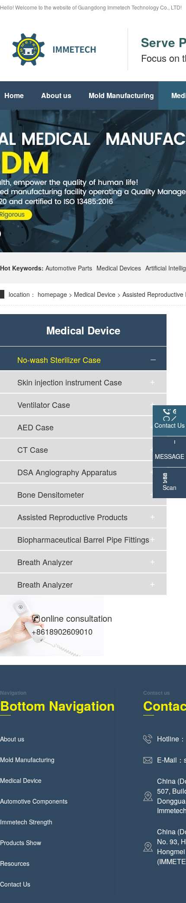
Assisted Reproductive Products (72, 516)
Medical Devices (118, 268)
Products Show (20, 842)
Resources (14, 863)
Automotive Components (33, 801)
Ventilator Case (43, 404)
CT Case (32, 449)
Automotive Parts (68, 268)
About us (56, 95)
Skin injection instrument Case (69, 382)
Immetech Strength (26, 821)
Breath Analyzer (45, 561)
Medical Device (94, 294)
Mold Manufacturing (121, 95)
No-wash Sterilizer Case (59, 359)
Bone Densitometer (50, 494)
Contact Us (15, 884)
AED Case (35, 426)
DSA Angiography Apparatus (67, 471)
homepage (52, 294)
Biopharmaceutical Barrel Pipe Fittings (83, 539)
